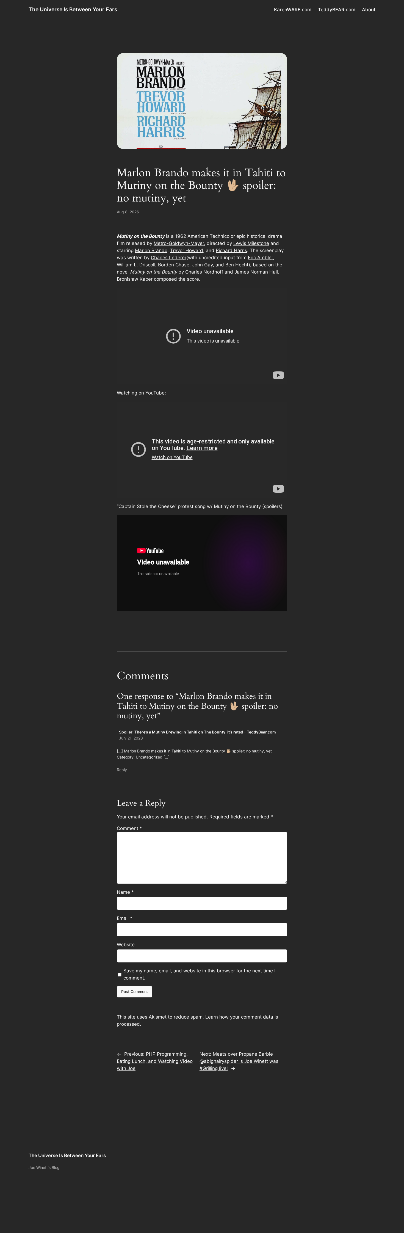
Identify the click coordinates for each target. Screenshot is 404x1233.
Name (125, 892)
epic (240, 236)
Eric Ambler (260, 257)
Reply (122, 769)
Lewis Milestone (251, 243)
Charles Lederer (168, 257)
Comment (129, 828)
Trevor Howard (186, 250)
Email (124, 918)
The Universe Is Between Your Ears (73, 9)
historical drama (264, 236)
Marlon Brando (151, 250)
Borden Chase (173, 264)
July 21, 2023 (131, 738)
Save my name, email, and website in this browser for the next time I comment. (199, 974)
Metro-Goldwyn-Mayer (179, 243)
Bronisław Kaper (135, 279)
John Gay (202, 264)
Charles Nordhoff (204, 272)
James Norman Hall (256, 272)
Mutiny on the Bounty (153, 272)
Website (126, 944)
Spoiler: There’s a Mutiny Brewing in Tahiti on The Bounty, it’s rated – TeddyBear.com (197, 732)
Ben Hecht (236, 264)
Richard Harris (231, 250)
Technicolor (222, 236)
